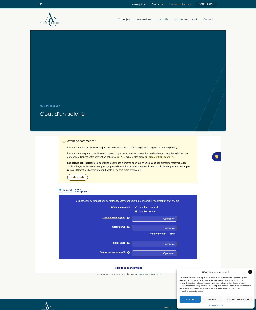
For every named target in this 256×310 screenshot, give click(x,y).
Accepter (190, 299)
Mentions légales (216, 305)
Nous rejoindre (139, 4)
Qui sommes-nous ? (185, 19)
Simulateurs (158, 4)
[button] (250, 271)
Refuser (212, 299)
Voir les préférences (238, 299)
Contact (208, 19)
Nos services (144, 19)
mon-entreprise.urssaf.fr (149, 274)
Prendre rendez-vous (180, 4)
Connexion (206, 4)
